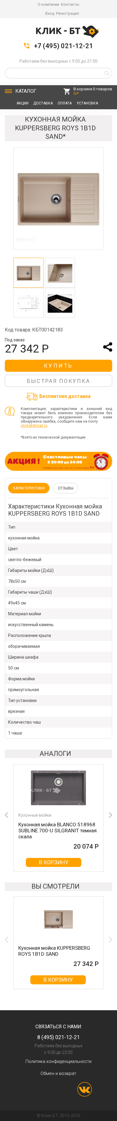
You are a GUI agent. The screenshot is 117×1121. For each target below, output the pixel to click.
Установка (87, 103)
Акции (22, 103)
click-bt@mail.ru (34, 426)
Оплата (65, 103)
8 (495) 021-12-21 (58, 1037)
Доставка (43, 103)
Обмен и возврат (58, 1073)
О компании (48, 4)
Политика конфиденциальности (59, 1061)
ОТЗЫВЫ (66, 488)
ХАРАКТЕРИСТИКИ (29, 488)
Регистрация (67, 13)
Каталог (25, 91)
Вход (49, 13)
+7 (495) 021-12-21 (63, 46)
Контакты (70, 4)
